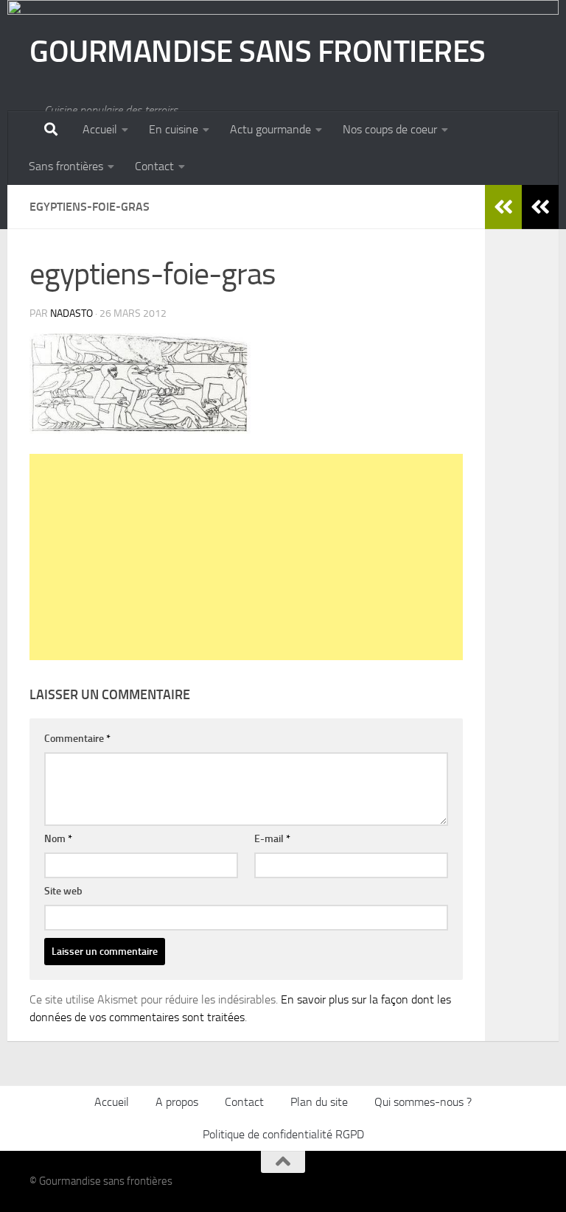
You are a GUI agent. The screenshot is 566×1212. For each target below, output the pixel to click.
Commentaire (77, 738)
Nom (58, 839)
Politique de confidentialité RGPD (283, 1134)
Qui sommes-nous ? (423, 1102)
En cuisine (173, 129)
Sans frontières (66, 166)
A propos (177, 1102)
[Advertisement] (246, 557)
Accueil (100, 129)
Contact (154, 166)
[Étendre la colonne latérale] (540, 207)
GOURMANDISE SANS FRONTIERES (257, 51)
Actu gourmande (270, 129)
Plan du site (319, 1102)
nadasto (71, 313)
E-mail (272, 839)
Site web (63, 891)
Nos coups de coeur (390, 129)
